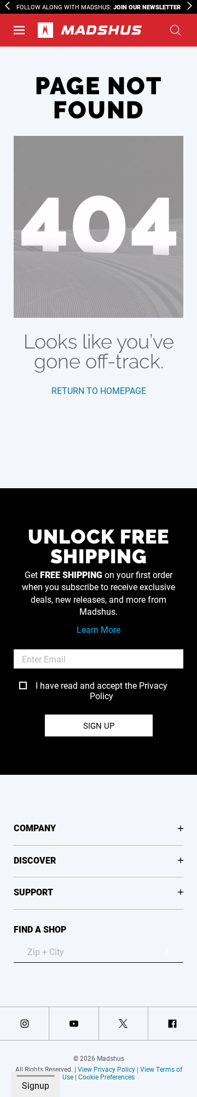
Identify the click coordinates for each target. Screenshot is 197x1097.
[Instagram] (24, 1023)
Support (33, 892)
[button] (19, 30)
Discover (35, 860)
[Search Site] (175, 30)
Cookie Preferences (106, 1076)
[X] (123, 1023)
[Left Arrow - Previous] (7, 6)
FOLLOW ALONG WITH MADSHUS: (98, 7)
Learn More (98, 629)
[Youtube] (73, 1023)
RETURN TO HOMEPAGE (98, 390)
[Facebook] (172, 1023)
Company (35, 827)
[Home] (90, 30)
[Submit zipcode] (167, 952)
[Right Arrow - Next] (189, 6)
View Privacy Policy (106, 1069)
